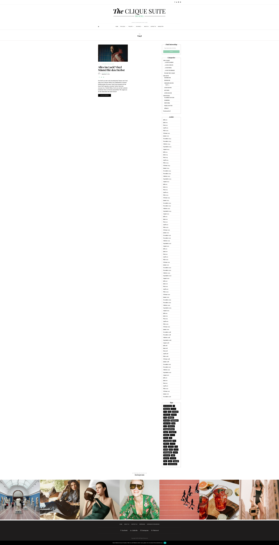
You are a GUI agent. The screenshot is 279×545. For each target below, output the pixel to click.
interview (172, 435)
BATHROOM (167, 77)
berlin (165, 411)
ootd (165, 449)
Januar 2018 (166, 361)
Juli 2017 (165, 378)
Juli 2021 (165, 249)
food (173, 423)
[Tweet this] (101, 77)
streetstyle (166, 455)
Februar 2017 (166, 391)
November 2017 (167, 367)
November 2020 (167, 270)
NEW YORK (167, 103)
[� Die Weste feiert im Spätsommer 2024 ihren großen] (60, 500)
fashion (174, 420)
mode (165, 446)
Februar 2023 (166, 197)
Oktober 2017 (166, 369)
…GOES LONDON (168, 65)
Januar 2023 (166, 200)
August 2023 (166, 181)
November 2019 (167, 302)
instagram (172, 432)
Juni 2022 (165, 219)
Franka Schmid (106, 73)
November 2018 (167, 335)
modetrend (171, 446)
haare (165, 426)
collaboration (167, 414)
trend (176, 461)
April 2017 (165, 386)
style (173, 455)
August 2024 (166, 149)
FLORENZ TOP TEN (169, 97)
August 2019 (166, 310)
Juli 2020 (165, 281)
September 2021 (167, 243)
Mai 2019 (165, 318)
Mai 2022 (165, 222)
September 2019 (167, 308)
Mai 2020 (165, 286)
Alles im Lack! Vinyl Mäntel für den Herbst (111, 68)
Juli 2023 (165, 184)
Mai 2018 (165, 351)
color (165, 417)
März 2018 (165, 356)
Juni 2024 (165, 154)
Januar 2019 (166, 329)
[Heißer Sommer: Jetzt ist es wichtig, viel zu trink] (219, 500)
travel (170, 461)
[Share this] (99, 77)
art (173, 405)
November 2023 (167, 173)
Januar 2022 (166, 232)
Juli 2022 (165, 216)
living (174, 440)
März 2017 (165, 388)
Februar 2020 (166, 294)
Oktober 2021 (166, 240)
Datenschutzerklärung (153, 524)
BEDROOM (167, 80)
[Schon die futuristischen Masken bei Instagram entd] (100, 500)
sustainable (173, 458)
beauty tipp (173, 408)
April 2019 (165, 321)
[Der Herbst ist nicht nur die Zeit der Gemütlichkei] (20, 500)
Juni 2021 (165, 251)
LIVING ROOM (168, 93)
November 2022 (167, 206)
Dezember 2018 (167, 332)
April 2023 (165, 192)
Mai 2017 (165, 383)
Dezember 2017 (167, 364)
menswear (173, 443)
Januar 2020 (166, 297)
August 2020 (166, 278)
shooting (176, 449)
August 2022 (166, 214)
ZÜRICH (166, 108)
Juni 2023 (165, 187)
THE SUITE (130, 26)
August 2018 (166, 343)
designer (166, 420)
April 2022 (165, 224)
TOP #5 (167, 85)
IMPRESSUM (142, 524)
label (170, 437)
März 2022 (165, 227)
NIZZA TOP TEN (168, 105)
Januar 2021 (166, 265)
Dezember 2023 (167, 171)
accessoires (167, 406)
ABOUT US (146, 26)
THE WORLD (138, 26)
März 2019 (165, 324)
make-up (166, 443)
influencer (171, 426)
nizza (176, 446)
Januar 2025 (166, 136)
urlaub (165, 464)
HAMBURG (167, 100)
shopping (167, 452)
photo (170, 449)
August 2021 (166, 246)
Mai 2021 (165, 254)
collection (174, 414)
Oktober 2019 (166, 305)
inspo (165, 432)
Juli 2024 (165, 152)
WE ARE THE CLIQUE (169, 73)
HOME (117, 26)
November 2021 (167, 238)
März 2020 (165, 292)
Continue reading (104, 95)
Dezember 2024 (167, 138)
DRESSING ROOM (106, 64)
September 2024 (167, 146)
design (170, 418)
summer (166, 458)
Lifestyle (167, 441)
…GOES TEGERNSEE (169, 70)
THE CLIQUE (122, 26)
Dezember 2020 (167, 267)
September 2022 (167, 211)
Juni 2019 (165, 316)
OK (165, 542)
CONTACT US (134, 524)
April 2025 (165, 128)
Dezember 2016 (167, 396)
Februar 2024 (166, 165)
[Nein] (277, 543)
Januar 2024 (166, 168)
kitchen (165, 438)
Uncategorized (166, 111)
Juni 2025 (165, 122)
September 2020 (167, 275)
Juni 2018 (165, 348)
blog (169, 412)
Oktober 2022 (166, 208)
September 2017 (167, 372)
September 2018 (167, 340)
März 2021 (165, 259)
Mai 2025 (165, 125)
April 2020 (165, 289)
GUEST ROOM (167, 87)
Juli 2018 (165, 345)
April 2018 (165, 353)
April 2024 (165, 160)
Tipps (165, 461)
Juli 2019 (165, 313)
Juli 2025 (165, 120)
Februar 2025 (166, 133)
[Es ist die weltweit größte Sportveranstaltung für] (179, 500)
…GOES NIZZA (168, 67)
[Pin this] (103, 77)
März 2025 (165, 130)
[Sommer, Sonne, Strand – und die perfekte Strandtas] (259, 500)
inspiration (169, 429)
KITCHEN (166, 90)
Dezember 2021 (167, 235)
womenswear (172, 464)
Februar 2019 (166, 326)
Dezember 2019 (167, 300)
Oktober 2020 (166, 273)
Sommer (175, 452)
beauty (166, 409)
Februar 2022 (166, 230)
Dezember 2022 (167, 203)
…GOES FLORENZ (168, 62)
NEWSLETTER (160, 26)
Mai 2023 (165, 189)
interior (166, 435)
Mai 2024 (165, 157)
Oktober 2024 (166, 144)
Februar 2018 (166, 359)
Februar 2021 (166, 262)
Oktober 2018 (166, 337)
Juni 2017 (165, 380)
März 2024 (165, 163)
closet (175, 412)
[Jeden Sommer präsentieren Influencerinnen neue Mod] (139, 500)
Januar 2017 (166, 394)
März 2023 (165, 195)
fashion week (167, 423)
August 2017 (166, 375)
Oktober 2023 (166, 176)
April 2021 (165, 257)
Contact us (153, 26)
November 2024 (167, 141)
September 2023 (167, 179)
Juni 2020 (165, 283)
